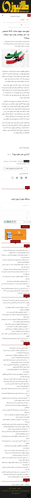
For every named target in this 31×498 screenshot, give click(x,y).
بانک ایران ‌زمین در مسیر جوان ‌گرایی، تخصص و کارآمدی (15, 472)
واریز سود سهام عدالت (21, 163)
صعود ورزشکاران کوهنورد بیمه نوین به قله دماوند (16, 324)
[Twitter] (17, 178)
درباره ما (19, 488)
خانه (27, 20)
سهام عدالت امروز (13, 161)
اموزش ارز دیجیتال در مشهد (17, 484)
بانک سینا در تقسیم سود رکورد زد (20, 455)
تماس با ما (13, 488)
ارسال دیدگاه (25, 227)
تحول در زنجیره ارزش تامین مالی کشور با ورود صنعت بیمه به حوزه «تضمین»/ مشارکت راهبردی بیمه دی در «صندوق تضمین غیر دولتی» (16, 383)
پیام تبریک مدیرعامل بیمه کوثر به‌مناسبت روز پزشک (15, 269)
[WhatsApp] (21, 178)
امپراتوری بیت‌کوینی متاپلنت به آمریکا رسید (17, 327)
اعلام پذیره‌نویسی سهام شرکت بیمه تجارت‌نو (17, 281)
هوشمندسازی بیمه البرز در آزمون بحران (18, 348)
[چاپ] (21, 25)
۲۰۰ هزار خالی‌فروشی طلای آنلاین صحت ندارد (17, 312)
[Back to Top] (28, 495)
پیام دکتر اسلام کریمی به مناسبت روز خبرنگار (17, 403)
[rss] (9, 488)
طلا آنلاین (27, 484)
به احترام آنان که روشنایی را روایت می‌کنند (18, 429)
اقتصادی (22, 20)
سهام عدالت (20, 161)
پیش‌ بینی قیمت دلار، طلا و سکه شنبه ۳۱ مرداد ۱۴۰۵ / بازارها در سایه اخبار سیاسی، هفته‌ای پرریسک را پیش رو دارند (15, 302)
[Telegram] (26, 178)
